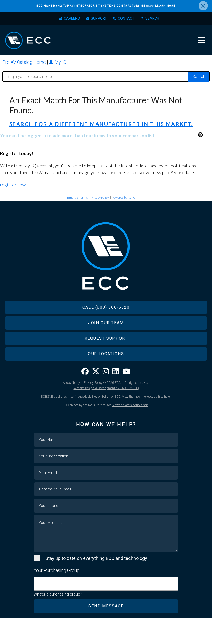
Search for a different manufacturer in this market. (101, 124)
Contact (126, 18)
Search (152, 18)
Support (99, 18)
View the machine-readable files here (146, 396)
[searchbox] (37, 581)
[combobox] (106, 584)
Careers (72, 18)
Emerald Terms (77, 197)
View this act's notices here (130, 405)
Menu (201, 40)
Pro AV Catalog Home (24, 62)
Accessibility (71, 383)
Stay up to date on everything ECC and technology (96, 558)
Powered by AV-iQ (124, 197)
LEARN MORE (165, 5)
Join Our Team (106, 322)
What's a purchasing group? (58, 594)
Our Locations (106, 353)
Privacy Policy (100, 197)
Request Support (106, 338)
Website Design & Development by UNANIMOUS (106, 388)
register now (13, 184)
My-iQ (60, 62)
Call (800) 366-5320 (106, 307)
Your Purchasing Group (56, 570)
